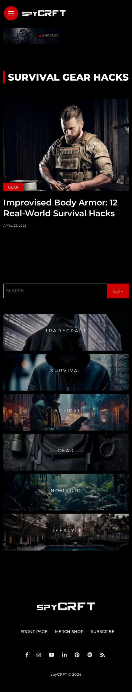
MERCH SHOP (69, 631)
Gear (13, 187)
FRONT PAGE (34, 631)
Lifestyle (66, 530)
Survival (66, 370)
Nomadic (66, 490)
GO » (117, 290)
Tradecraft (66, 330)
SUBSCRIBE (103, 631)
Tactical (66, 410)
